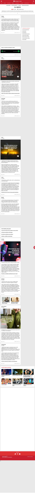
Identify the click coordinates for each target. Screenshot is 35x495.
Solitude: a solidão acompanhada (6, 236)
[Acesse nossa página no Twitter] (15, 454)
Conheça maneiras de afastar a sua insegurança (9, 361)
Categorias (8, 5)
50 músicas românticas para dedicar (7, 234)
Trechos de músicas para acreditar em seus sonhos (9, 230)
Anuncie (31, 456)
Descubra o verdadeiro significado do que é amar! (9, 273)
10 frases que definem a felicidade (6, 232)
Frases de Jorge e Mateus (25, 35)
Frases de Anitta (24, 39)
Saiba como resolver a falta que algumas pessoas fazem (10, 93)
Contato (28, 456)
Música (19, 5)
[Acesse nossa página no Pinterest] (17, 454)
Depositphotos (10, 457)
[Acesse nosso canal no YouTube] (20, 454)
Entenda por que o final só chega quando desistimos (9, 192)
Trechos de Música (25, 5)
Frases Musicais (24, 32)
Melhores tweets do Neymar (25, 36)
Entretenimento (14, 5)
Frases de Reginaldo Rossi (25, 29)
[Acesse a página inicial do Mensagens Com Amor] (17, 1)
